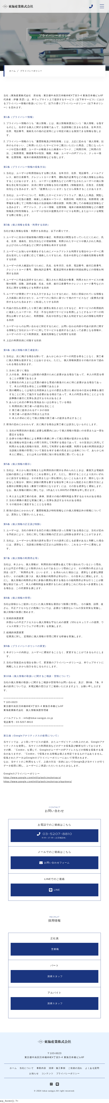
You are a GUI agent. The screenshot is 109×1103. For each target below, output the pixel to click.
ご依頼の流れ (75, 1068)
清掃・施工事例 (57, 1068)
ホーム (13, 1068)
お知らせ (34, 1073)
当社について (27, 1068)
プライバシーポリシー (68, 1073)
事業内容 (41, 1068)
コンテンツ (47, 1073)
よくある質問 (92, 1068)
